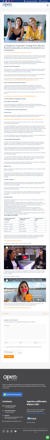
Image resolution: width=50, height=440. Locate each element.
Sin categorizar (16, 52)
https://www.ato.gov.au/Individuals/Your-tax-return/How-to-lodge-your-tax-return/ (23, 119)
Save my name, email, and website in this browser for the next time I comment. (24, 347)
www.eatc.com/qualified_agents (36, 413)
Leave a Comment (8, 52)
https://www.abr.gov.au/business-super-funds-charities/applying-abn (20, 96)
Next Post (46, 313)
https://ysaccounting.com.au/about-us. (13, 240)
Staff (35, 432)
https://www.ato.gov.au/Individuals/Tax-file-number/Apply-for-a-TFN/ (22, 79)
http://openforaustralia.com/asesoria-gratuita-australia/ (17, 307)
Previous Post (5, 313)
